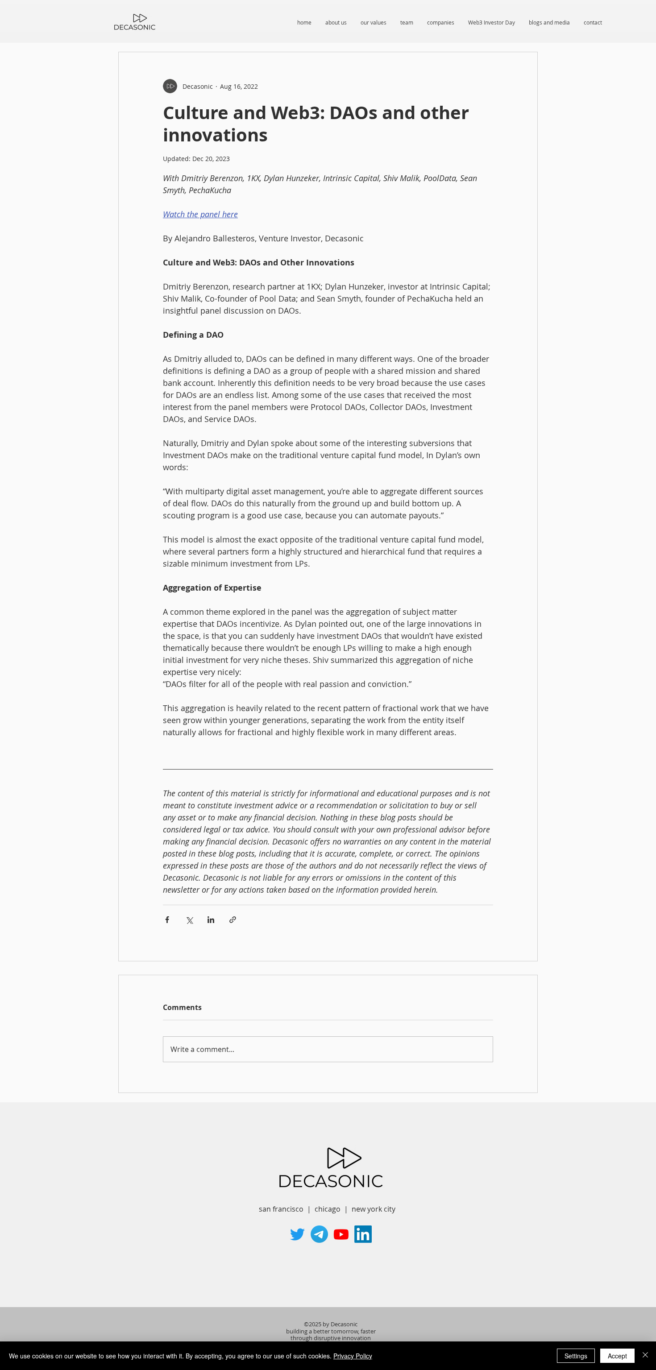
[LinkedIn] (363, 1234)
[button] (491, 22)
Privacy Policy (352, 1355)
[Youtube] (341, 1234)
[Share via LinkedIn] (211, 919)
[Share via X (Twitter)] (189, 919)
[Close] (645, 1356)
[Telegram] (319, 1234)
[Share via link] (232, 919)
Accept (617, 1355)
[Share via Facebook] (167, 919)
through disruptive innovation (331, 1338)
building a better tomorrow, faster (331, 1331)
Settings (576, 1355)
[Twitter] (297, 1234)
